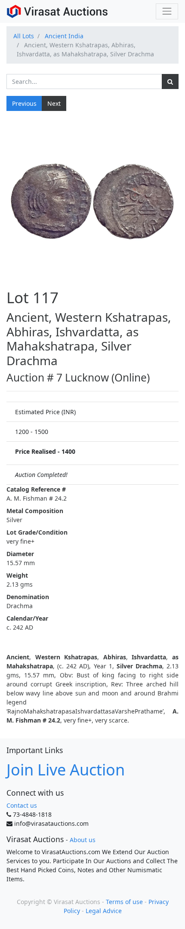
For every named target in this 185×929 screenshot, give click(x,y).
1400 (68, 451)
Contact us (21, 805)
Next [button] (54, 103)
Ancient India (64, 36)
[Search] (170, 81)
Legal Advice (104, 911)
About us (83, 840)
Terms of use (124, 902)
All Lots (23, 36)
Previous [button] (24, 103)
